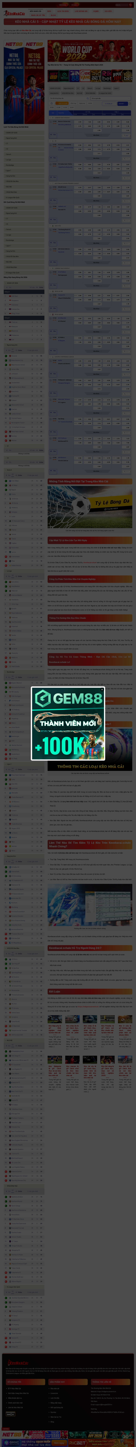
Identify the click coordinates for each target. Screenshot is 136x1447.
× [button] (102, 689)
